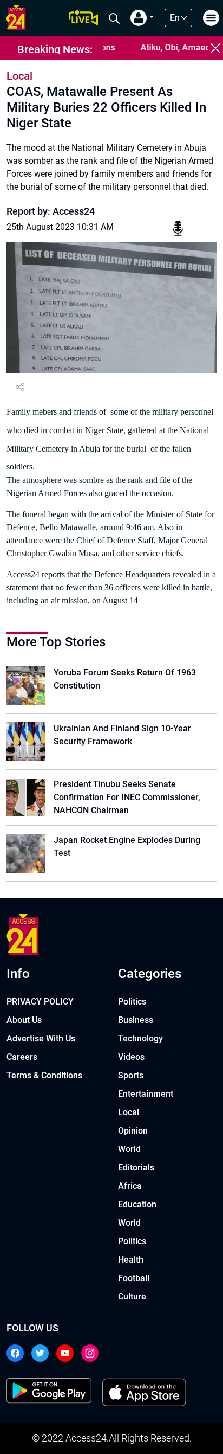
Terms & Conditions (44, 1075)
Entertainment (145, 1094)
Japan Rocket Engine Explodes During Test (127, 846)
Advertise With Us (40, 1038)
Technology (140, 1038)
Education (137, 1204)
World (129, 1149)
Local (128, 1112)
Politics (132, 1001)
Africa (130, 1186)
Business (135, 1020)
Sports (130, 1075)
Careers (21, 1057)
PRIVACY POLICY (40, 1001)
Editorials (136, 1167)
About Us (24, 1020)
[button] (142, 18)
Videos (131, 1057)
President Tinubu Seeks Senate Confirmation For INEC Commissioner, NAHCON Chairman (127, 797)
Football (133, 1278)
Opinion (133, 1130)
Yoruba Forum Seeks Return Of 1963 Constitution (125, 679)
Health (130, 1259)
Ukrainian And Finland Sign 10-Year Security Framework (122, 735)
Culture (132, 1296)
